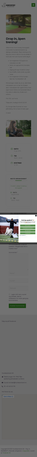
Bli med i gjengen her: (23, 235)
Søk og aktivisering (28, 230)
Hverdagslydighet (27, 233)
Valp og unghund (28, 225)
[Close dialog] (36, 215)
